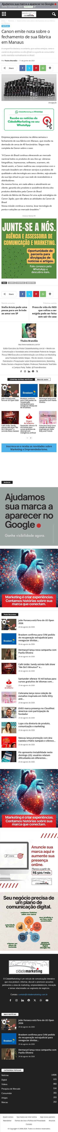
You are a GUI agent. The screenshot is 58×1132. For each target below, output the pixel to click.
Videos (4, 1084)
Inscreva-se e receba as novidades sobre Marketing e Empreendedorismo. (29, 448)
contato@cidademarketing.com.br (32, 994)
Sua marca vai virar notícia (27, 1117)
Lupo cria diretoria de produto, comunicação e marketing (34, 725)
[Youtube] (47, 1001)
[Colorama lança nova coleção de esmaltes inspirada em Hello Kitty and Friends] (48, 417)
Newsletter (7, 1120)
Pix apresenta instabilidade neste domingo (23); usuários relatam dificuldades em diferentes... (35, 755)
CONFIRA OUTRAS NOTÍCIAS (21, 379)
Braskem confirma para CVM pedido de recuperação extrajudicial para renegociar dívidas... (36, 637)
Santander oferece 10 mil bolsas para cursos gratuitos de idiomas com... (37, 680)
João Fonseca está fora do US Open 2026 (10, 399)
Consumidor (6, 1093)
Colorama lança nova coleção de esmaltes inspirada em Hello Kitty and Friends (47, 428)
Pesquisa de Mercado (10, 1089)
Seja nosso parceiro (47, 1117)
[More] (50, 68)
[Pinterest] (36, 68)
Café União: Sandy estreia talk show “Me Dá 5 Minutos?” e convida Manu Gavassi (10, 428)
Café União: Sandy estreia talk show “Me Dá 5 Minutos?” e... (36, 666)
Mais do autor (42, 379)
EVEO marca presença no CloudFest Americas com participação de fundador (36, 711)
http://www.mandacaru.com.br (29, 344)
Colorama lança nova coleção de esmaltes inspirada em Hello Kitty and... (35, 696)
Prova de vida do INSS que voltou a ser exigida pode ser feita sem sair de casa (44, 312)
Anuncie (52, 1120)
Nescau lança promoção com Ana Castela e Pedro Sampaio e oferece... (36, 739)
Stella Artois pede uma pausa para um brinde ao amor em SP (14, 310)
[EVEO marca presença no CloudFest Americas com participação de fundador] (8, 712)
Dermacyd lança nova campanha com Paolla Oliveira (47, 400)
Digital (4, 1080)
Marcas (4, 1102)
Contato (29, 1124)
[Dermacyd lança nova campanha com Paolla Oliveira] (48, 390)
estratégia (20, 283)
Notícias (11, 21)
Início (3, 21)
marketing (31, 283)
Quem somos (8, 1117)
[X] (29, 68)
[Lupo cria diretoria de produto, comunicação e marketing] (8, 727)
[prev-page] (27, 437)
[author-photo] (29, 330)
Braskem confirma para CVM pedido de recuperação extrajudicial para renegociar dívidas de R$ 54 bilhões (28, 403)
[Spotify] (33, 372)
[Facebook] (22, 68)
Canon (11, 283)
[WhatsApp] (43, 68)
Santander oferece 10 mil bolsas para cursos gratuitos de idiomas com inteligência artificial (28, 429)
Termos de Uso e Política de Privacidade (30, 1120)
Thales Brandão (11, 60)
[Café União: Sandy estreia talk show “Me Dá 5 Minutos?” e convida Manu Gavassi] (10, 417)
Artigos (4, 1098)
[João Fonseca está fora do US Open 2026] (10, 390)
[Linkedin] (29, 372)
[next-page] (30, 437)
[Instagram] (25, 372)
